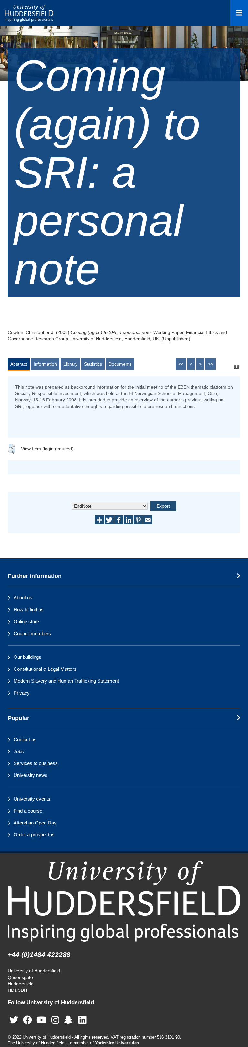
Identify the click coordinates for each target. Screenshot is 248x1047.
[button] (11, 449)
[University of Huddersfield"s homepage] (124, 901)
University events (32, 799)
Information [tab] (45, 364)
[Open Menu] (239, 13)
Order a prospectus (34, 834)
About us (23, 597)
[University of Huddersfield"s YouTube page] (41, 1020)
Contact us (25, 739)
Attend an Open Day (35, 822)
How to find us (29, 609)
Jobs (19, 751)
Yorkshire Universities (117, 1043)
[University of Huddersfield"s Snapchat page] (69, 1020)
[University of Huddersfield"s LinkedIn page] (82, 1020)
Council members (32, 633)
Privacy (22, 693)
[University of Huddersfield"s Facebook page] (27, 1020)
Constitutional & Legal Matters (45, 669)
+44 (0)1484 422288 (39, 954)
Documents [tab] (120, 364)
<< (180, 364)
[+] (236, 367)
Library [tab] (70, 364)
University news (30, 775)
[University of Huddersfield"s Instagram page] (55, 1020)
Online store (26, 621)
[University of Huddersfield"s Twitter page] (13, 1020)
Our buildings (27, 657)
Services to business (36, 763)
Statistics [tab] (93, 364)
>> (210, 364)
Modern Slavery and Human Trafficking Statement (66, 681)
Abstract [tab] (18, 364)
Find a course (28, 811)
